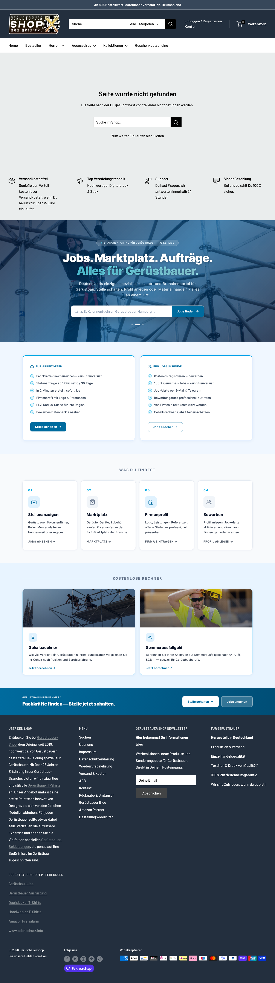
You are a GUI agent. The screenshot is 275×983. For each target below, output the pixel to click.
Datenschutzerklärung (96, 759)
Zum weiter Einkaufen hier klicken (137, 136)
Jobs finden (185, 311)
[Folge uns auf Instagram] (83, 959)
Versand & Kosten (92, 773)
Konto (190, 26)
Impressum (87, 751)
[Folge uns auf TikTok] (100, 959)
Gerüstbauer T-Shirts (44, 785)
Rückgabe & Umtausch (97, 795)
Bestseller (33, 45)
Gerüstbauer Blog (92, 802)
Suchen (85, 737)
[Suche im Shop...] (176, 122)
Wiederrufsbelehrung (95, 766)
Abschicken (151, 793)
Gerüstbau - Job (21, 883)
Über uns (86, 744)
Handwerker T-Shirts (25, 911)
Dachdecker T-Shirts (25, 902)
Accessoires (81, 45)
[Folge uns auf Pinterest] (92, 959)
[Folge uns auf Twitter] (75, 959)
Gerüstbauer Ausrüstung (28, 893)
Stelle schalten (46, 426)
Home (13, 45)
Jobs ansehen (163, 427)
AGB (82, 780)
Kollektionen (113, 45)
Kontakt (85, 788)
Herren (54, 45)
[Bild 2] (136, 324)
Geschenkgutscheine (151, 45)
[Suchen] (170, 24)
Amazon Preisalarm (24, 921)
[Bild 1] (132, 324)
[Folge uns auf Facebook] (67, 959)
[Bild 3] (141, 324)
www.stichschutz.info (26, 930)
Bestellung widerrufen (96, 817)
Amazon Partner (91, 809)
